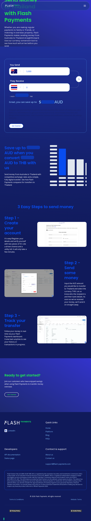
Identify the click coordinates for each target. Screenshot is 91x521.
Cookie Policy (77, 511)
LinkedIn (11, 430)
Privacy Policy (16, 511)
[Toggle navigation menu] (85, 6)
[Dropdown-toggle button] (16, 71)
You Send (15, 64)
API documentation (12, 454)
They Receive (17, 81)
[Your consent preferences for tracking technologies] (4, 519)
